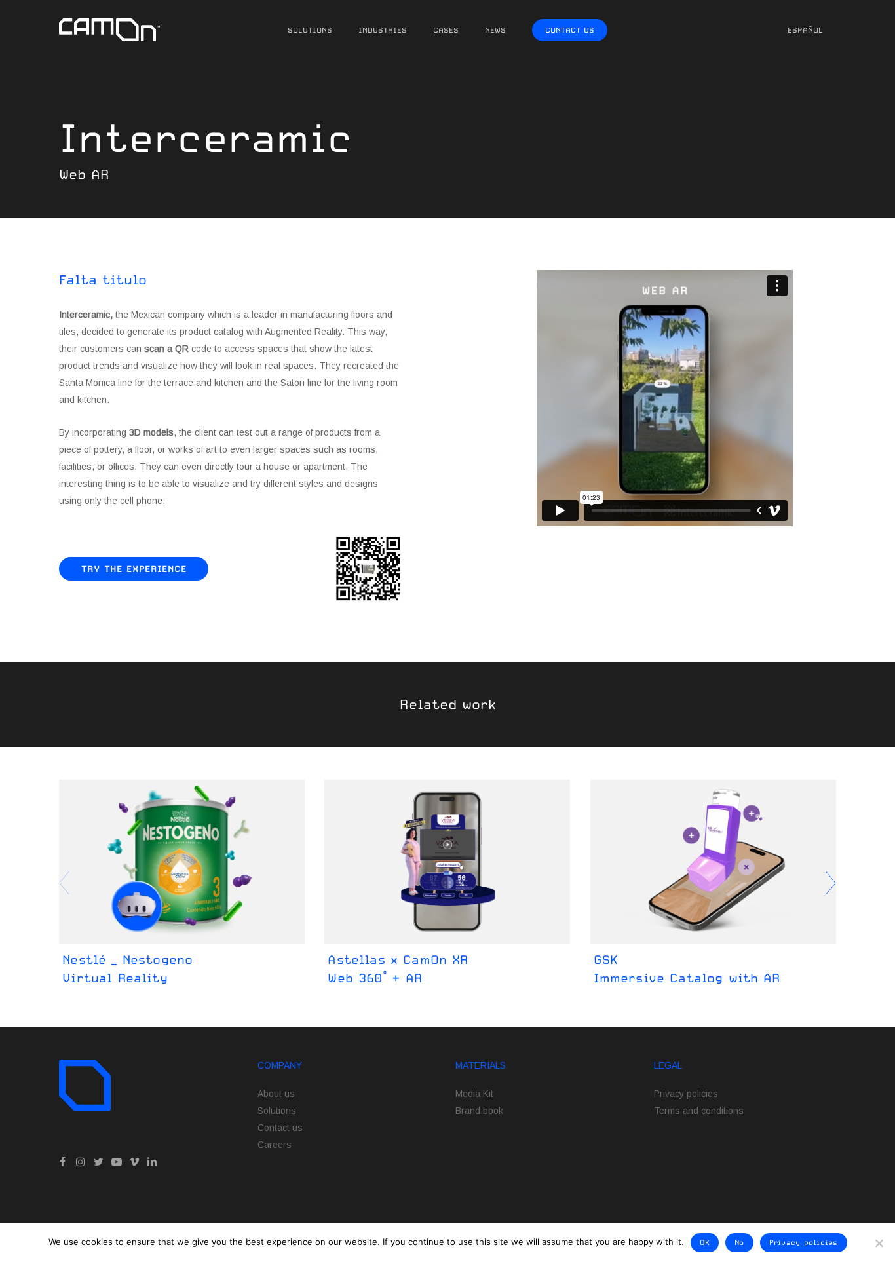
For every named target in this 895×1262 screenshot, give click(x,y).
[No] (878, 1243)
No (739, 1242)
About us (276, 1093)
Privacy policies (686, 1093)
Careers (274, 1144)
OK (705, 1242)
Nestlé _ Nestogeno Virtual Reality (127, 968)
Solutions (276, 1110)
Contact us (280, 1127)
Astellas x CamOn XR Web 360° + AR (398, 968)
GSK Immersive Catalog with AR (687, 968)
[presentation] (831, 883)
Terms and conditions (699, 1110)
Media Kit (474, 1093)
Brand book (479, 1110)
